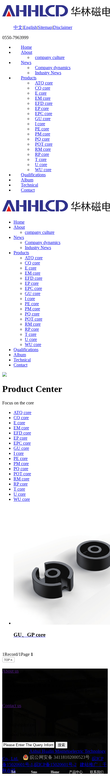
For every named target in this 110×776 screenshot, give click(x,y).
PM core (42, 134)
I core (40, 123)
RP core (42, 154)
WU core (43, 169)
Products (28, 77)
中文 (18, 27)
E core (41, 93)
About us (10, 671)
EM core (42, 98)
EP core (42, 108)
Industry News (48, 72)
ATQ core (44, 82)
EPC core (43, 113)
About (26, 52)
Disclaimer (62, 27)
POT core (43, 144)
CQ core (42, 88)
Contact (28, 190)
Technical (29, 185)
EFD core (43, 103)
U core (41, 164)
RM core (43, 149)
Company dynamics (53, 67)
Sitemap (45, 27)
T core (41, 159)
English (30, 27)
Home (26, 47)
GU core (42, 118)
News (26, 62)
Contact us (11, 705)
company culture (50, 57)
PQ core (42, 139)
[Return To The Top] (8, 661)
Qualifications (33, 174)
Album (27, 179)
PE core (42, 128)
